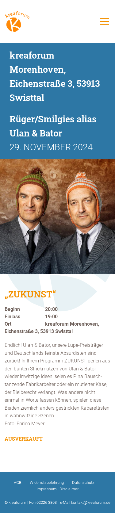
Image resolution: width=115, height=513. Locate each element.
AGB (17, 482)
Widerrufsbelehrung (47, 482)
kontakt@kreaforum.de (90, 502)
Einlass (12, 316)
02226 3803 (46, 502)
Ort (8, 324)
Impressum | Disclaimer (57, 489)
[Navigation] (104, 21)
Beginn (12, 309)
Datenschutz (83, 482)
